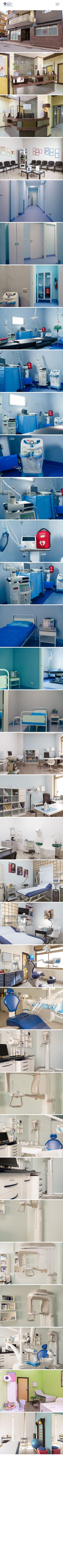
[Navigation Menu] (57, 4)
